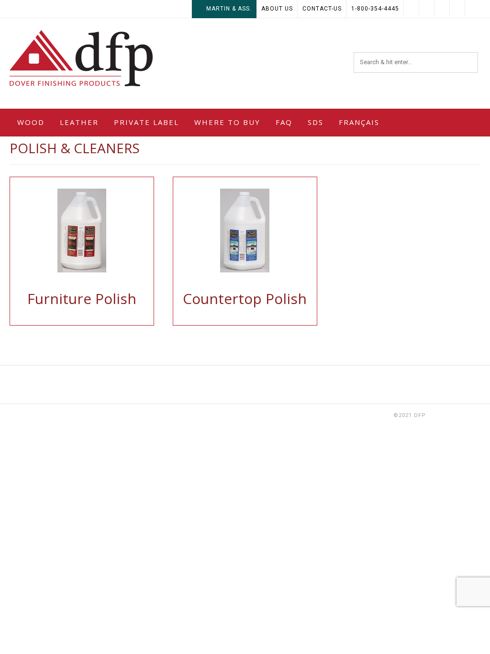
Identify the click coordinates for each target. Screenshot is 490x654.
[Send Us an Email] (472, 8)
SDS (315, 122)
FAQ (284, 122)
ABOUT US (277, 8)
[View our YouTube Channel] (426, 8)
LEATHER (79, 122)
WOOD (31, 122)
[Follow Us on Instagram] (411, 8)
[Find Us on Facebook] (457, 8)
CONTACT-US (322, 8)
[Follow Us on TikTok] (442, 8)
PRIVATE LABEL (146, 122)
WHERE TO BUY (227, 122)
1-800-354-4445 (375, 8)
